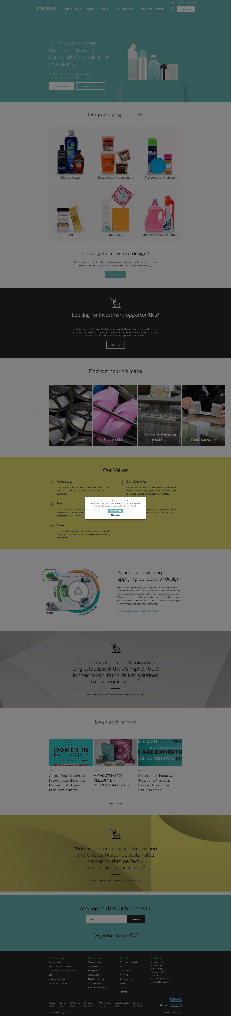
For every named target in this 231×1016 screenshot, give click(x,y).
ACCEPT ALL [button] (115, 511)
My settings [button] (115, 515)
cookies (98, 501)
